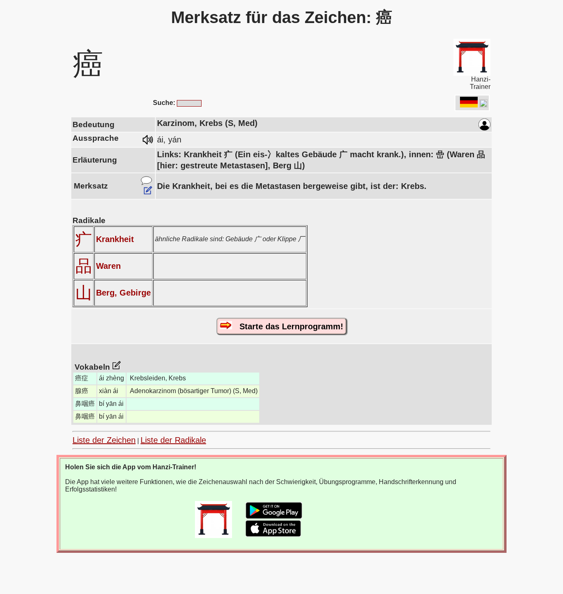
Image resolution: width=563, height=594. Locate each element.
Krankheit (115, 239)
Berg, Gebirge (123, 292)
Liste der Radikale (173, 440)
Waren (108, 265)
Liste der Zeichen (104, 440)
